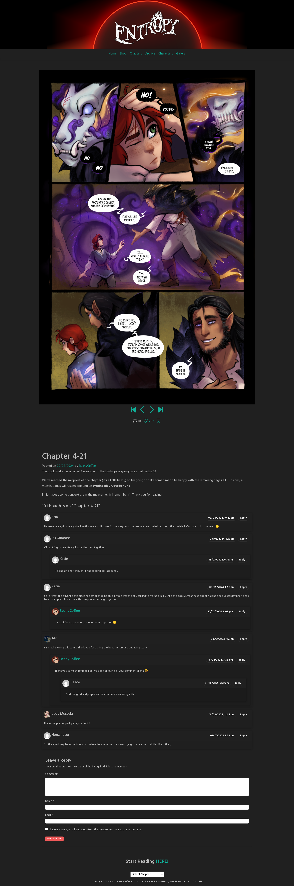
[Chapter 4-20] (142, 410)
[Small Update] (160, 410)
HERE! (162, 861)
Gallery (180, 53)
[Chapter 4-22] (151, 410)
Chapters (136, 53)
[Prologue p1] (133, 410)
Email (48, 815)
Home (113, 53)
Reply (243, 518)
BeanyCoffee (87, 466)
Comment (51, 774)
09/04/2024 (65, 466)
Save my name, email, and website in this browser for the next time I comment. (97, 830)
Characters (165, 53)
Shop (123, 53)
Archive (150, 53)
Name (48, 801)
